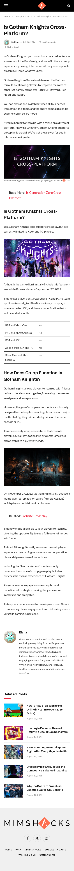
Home (8, 849)
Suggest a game (55, 849)
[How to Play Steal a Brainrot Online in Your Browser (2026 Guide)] (13, 710)
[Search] (68, 6)
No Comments (49, 42)
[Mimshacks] (37, 6)
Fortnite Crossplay (34, 516)
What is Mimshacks (28, 849)
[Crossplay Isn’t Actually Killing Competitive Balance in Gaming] (13, 771)
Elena (17, 42)
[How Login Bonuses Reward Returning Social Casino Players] (13, 733)
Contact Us (47, 854)
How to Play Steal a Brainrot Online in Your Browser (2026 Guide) (45, 709)
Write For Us (27, 854)
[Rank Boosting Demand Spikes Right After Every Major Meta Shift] (13, 752)
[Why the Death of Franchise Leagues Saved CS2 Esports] (13, 791)
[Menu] (6, 6)
